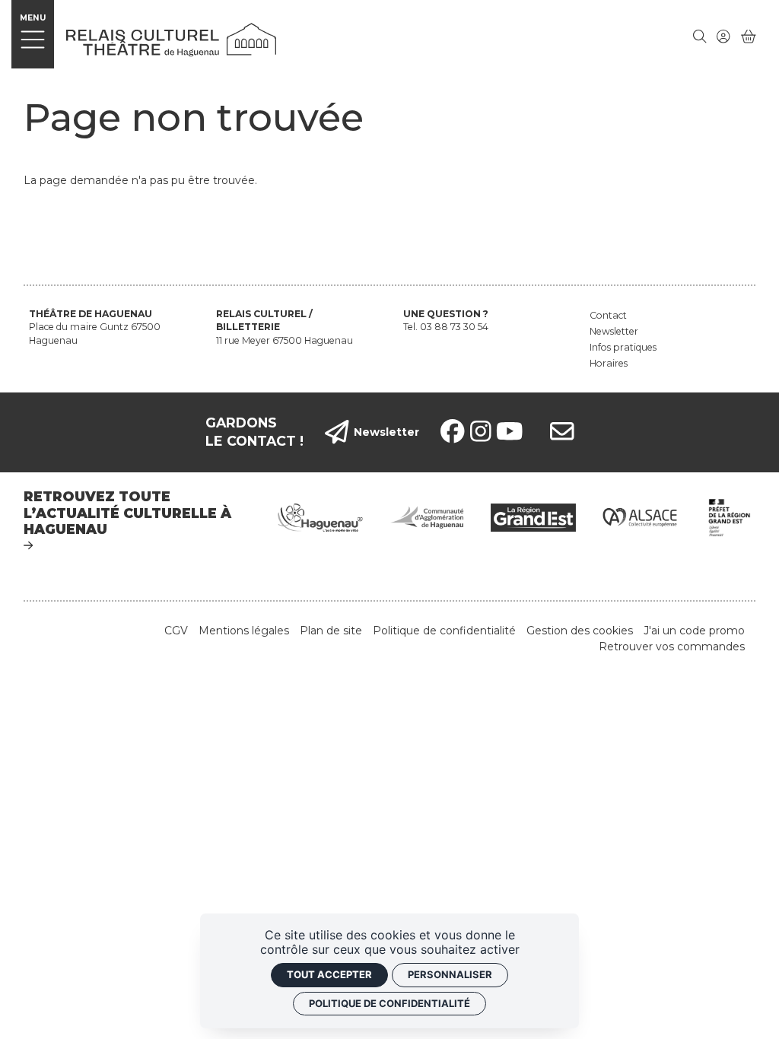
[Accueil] (171, 39)
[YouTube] (509, 432)
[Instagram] (480, 432)
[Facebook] (452, 432)
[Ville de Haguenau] (320, 516)
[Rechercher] (700, 36)
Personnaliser (450, 974)
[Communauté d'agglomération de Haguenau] (426, 516)
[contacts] (562, 432)
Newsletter (386, 432)
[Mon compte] (723, 36)
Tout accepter (329, 974)
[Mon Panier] (749, 36)
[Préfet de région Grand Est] (730, 516)
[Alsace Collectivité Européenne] (639, 516)
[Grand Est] (533, 516)
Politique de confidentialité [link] (389, 1003)
